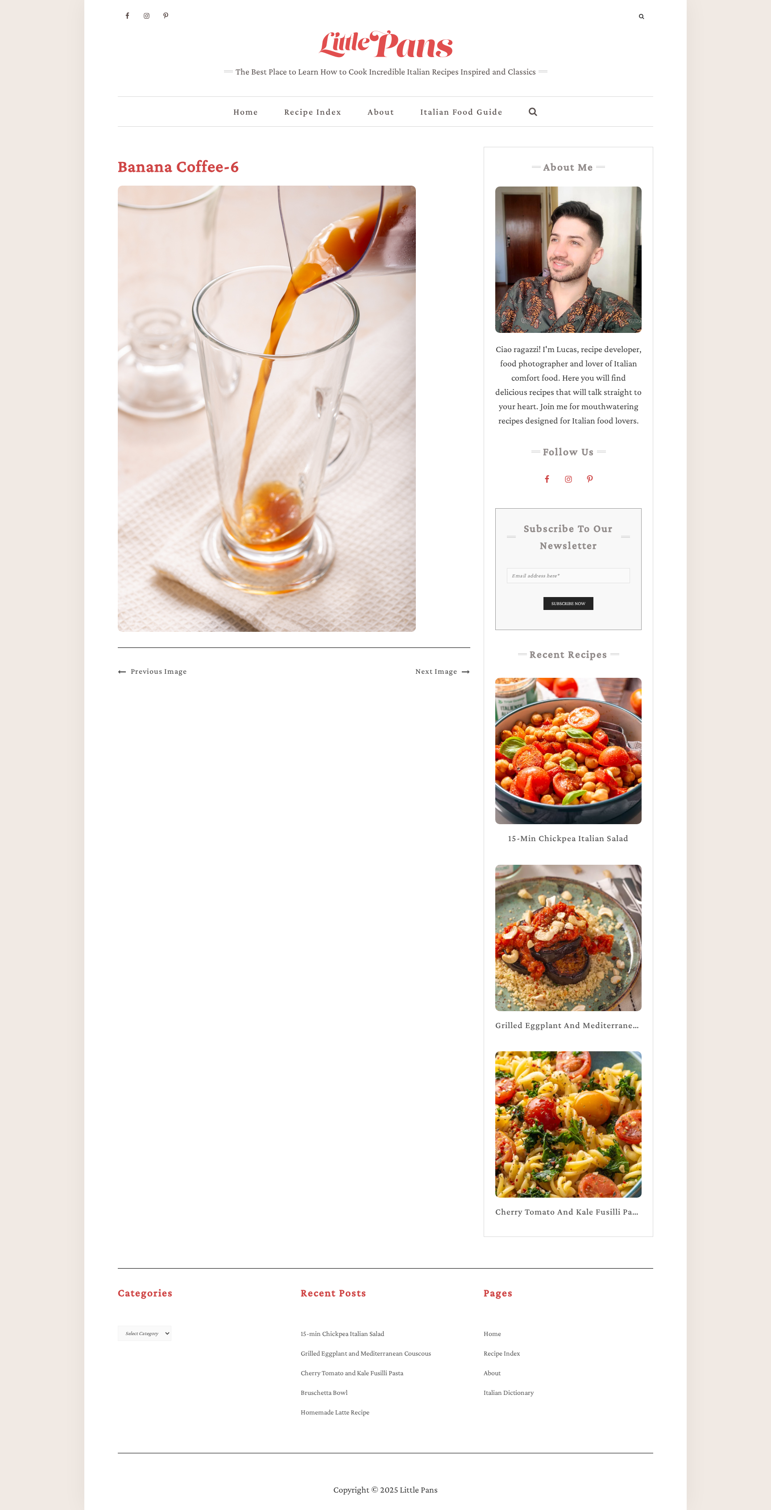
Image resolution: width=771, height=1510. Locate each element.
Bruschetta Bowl (324, 1392)
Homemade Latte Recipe (335, 1412)
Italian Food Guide (461, 111)
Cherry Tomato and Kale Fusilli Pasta (352, 1373)
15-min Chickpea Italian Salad (342, 1333)
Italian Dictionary (509, 1392)
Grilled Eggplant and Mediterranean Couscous (366, 1353)
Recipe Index (313, 111)
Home (245, 111)
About (381, 111)
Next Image (436, 671)
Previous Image (159, 671)
